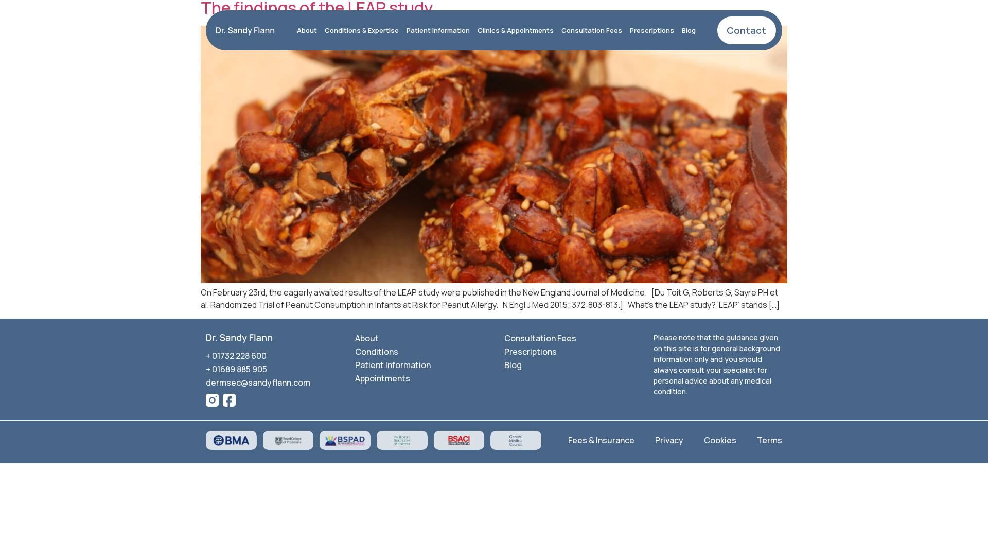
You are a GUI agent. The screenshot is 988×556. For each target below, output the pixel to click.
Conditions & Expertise (362, 30)
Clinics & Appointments (516, 30)
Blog (689, 30)
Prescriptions (652, 30)
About (307, 30)
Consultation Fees (591, 30)
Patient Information (438, 30)
